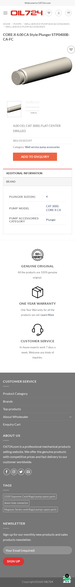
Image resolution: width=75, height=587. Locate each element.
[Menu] (5, 13)
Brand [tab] (11, 181)
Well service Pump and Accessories (46, 23)
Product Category (15, 393)
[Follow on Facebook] (6, 472)
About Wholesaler (15, 417)
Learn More (47, 314)
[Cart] (68, 13)
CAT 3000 (52, 206)
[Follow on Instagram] (14, 472)
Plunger (51, 219)
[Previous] (13, 71)
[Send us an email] (28, 472)
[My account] (58, 13)
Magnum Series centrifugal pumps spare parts (30, 509)
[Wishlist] (49, 13)
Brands (8, 401)
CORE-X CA (53, 210)
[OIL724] (26, 13)
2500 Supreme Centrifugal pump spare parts (29, 496)
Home (6, 23)
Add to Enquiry (35, 156)
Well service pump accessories (25, 26)
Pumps (17, 23)
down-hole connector (16, 502)
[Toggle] (70, 416)
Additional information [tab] (24, 173)
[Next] (69, 71)
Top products (12, 409)
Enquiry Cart (12, 424)
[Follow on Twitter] (21, 472)
